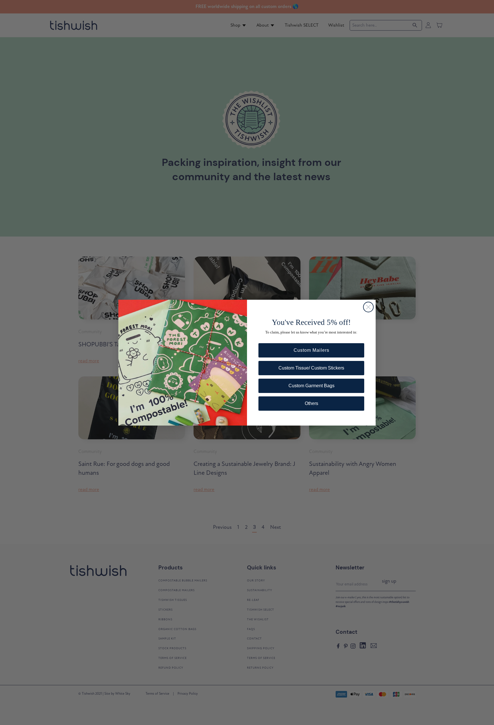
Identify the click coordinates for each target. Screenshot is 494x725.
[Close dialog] (368, 307)
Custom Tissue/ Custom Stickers (311, 368)
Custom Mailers (311, 350)
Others (311, 403)
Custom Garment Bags (311, 385)
